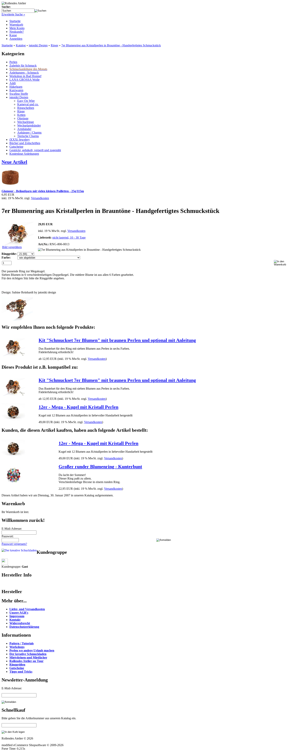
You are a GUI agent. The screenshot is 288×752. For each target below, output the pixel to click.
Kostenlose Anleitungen (24, 153)
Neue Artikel (14, 162)
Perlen (13, 62)
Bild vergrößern (12, 247)
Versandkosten (40, 198)
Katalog (21, 45)
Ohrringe (22, 118)
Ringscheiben (25, 107)
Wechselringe (25, 122)
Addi (12, 83)
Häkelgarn (15, 86)
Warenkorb (16, 24)
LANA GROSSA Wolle (24, 79)
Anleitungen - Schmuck (24, 72)
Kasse (13, 35)
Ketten (21, 115)
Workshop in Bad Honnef (25, 76)
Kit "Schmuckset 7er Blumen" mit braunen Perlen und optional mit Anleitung (117, 340)
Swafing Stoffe (18, 93)
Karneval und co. (28, 104)
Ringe (54, 45)
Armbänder (24, 129)
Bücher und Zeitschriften (24, 143)
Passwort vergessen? (14, 544)
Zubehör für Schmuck (23, 65)
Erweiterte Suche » (13, 14)
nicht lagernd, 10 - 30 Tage (69, 237)
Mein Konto (16, 28)
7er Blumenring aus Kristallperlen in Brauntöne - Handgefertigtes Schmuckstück (111, 45)
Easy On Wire (26, 100)
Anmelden (15, 38)
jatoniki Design (38, 45)
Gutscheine (16, 146)
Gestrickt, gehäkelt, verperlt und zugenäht (35, 150)
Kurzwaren (16, 90)
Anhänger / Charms (29, 132)
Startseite (15, 21)
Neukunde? (16, 31)
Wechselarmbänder (29, 125)
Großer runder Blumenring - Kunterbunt (100, 466)
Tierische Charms (28, 136)
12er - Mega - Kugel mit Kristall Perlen (78, 407)
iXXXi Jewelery (19, 139)
